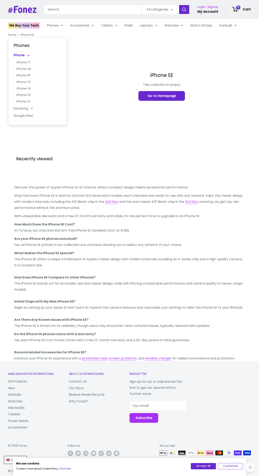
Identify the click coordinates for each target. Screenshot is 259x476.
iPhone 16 (23, 75)
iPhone (19, 55)
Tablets (107, 25)
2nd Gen (111, 201)
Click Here (65, 468)
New (11, 388)
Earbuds (225, 25)
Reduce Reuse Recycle (87, 394)
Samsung (21, 108)
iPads (128, 25)
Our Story (76, 388)
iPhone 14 (24, 88)
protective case (94, 358)
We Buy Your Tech (24, 25)
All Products (17, 381)
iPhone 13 (23, 95)
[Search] (184, 9)
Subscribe (144, 417)
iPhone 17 (23, 62)
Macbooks (16, 407)
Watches (171, 25)
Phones (52, 25)
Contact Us (78, 381)
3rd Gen (191, 201)
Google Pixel (23, 115)
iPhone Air (24, 69)
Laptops (146, 25)
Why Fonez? (78, 401)
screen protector (123, 358)
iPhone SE (27, 35)
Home (12, 35)
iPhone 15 (24, 82)
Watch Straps (201, 25)
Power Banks (18, 421)
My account (207, 11)
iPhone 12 (23, 101)
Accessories (79, 25)
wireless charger (158, 358)
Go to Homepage (162, 96)
